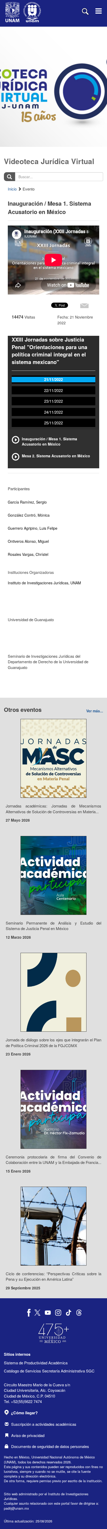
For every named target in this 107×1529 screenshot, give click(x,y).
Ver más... (94, 710)
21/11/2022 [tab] (53, 379)
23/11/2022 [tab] (53, 401)
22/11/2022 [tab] (53, 390)
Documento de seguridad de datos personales (50, 1446)
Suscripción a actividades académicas (43, 1424)
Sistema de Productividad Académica (36, 1362)
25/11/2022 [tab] (53, 422)
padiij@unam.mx (16, 1508)
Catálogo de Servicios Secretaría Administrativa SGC (49, 1371)
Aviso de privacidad (27, 1435)
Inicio (12, 189)
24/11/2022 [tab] (53, 412)
